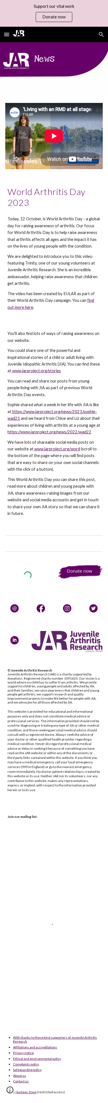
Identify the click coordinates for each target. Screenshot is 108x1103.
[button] (6, 34)
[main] (54, 197)
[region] (54, 13)
